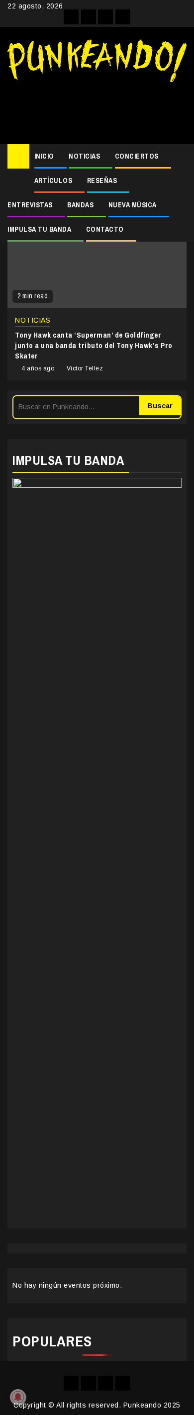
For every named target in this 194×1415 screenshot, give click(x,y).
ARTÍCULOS (53, 180)
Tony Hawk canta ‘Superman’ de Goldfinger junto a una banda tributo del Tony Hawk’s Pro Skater (94, 345)
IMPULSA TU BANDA (39, 229)
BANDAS (80, 204)
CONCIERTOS (137, 156)
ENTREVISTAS (30, 204)
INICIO (44, 156)
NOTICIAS (84, 156)
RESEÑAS (102, 180)
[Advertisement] (97, 109)
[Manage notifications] (18, 1397)
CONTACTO (105, 229)
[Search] (179, 156)
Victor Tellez (85, 368)
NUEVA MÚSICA (132, 204)
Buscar (160, 406)
